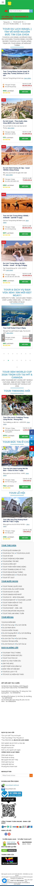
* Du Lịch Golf (5, 735)
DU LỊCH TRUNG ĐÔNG (11, 24)
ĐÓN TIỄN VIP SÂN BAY (11, 669)
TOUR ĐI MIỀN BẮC (8, 622)
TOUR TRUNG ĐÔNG (10, 605)
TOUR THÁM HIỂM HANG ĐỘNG (14, 567)
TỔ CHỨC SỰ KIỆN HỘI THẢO (13, 674)
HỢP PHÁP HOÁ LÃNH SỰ (11, 666)
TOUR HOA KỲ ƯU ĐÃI (10, 592)
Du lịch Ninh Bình (8, 628)
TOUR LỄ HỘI (22, 575)
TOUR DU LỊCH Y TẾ (9, 672)
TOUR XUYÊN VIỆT (9, 564)
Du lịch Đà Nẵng (25, 633)
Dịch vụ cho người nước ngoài (10, 750)
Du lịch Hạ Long (8, 625)
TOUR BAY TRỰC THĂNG (11, 653)
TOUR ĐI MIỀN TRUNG (9, 630)
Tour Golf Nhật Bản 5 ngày (13, 328)
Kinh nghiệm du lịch (7, 743)
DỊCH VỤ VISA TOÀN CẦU (11, 661)
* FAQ (16, 760)
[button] (4, 353)
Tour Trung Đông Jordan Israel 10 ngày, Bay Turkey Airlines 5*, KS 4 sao (16, 73)
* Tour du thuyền (15, 735)
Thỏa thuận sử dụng (7, 757)
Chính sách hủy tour (7, 762)
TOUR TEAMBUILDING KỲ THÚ (13, 569)
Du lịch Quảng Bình (9, 633)
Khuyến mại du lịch (7, 747)
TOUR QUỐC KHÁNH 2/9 (11, 550)
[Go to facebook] (4, 880)
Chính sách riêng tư (7, 755)
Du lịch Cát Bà (21, 625)
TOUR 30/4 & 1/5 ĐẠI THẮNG (12, 572)
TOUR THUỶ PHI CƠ (9, 658)
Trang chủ (6, 22)
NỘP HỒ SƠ (11, 842)
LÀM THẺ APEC (8, 663)
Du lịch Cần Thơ (8, 638)
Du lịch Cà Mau (21, 638)
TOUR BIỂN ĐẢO (8, 575)
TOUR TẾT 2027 (8, 577)
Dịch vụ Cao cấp (19, 743)
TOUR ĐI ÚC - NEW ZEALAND (13, 597)
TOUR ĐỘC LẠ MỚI (24, 600)
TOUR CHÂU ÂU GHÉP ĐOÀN (13, 589)
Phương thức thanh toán (9, 766)
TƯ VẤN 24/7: (14, 18)
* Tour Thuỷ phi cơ (18, 738)
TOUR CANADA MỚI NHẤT (12, 594)
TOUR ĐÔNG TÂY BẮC (10, 561)
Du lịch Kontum (8, 644)
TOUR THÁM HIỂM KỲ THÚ (12, 602)
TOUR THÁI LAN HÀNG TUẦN (13, 613)
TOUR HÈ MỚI (7, 556)
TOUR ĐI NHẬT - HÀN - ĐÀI (12, 608)
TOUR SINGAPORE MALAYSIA (13, 611)
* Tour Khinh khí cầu (7, 740)
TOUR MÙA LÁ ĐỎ (23, 553)
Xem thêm (27, 78)
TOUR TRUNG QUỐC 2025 (12, 586)
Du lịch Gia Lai (21, 644)
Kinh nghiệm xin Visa (7, 745)
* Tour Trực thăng (6, 738)
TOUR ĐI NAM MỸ (9, 600)
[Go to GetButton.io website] (4, 884)
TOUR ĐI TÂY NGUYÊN (9, 641)
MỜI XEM (25, 92)
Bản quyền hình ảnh (7, 760)
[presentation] (3, 338)
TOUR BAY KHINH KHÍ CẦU (12, 655)
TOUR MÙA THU (8, 553)
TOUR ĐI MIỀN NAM (8, 636)
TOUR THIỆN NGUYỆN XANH (13, 558)
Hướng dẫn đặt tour (7, 764)
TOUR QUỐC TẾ (18, 22)
